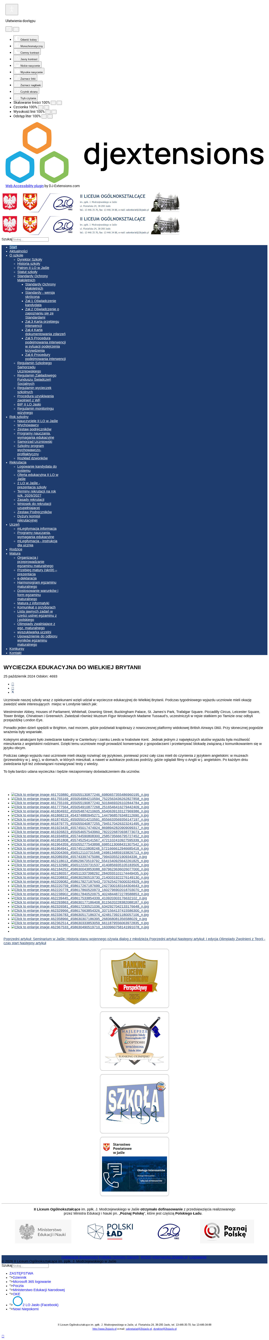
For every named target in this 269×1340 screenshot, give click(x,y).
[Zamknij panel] (16, 29)
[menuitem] (13, 247)
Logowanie (198, 1257)
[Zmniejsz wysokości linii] (48, 112)
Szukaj (7, 239)
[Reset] (9, 29)
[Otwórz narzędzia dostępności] (12, 9)
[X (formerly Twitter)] (12, 692)
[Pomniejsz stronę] (53, 103)
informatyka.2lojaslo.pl (169, 1257)
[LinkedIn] (12, 688)
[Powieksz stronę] (59, 103)
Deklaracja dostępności (79, 1257)
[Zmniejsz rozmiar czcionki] (40, 107)
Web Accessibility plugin (25, 186)
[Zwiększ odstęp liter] (50, 116)
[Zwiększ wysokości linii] (54, 112)
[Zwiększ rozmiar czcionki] (46, 107)
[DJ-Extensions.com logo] (134, 182)
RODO (146, 1257)
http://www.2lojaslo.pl (105, 1328)
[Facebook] (12, 684)
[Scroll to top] (3, 1336)
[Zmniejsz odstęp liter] (44, 116)
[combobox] (30, 239)
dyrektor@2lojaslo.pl (165, 1328)
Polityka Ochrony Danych (119, 1257)
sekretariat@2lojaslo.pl (139, 1328)
